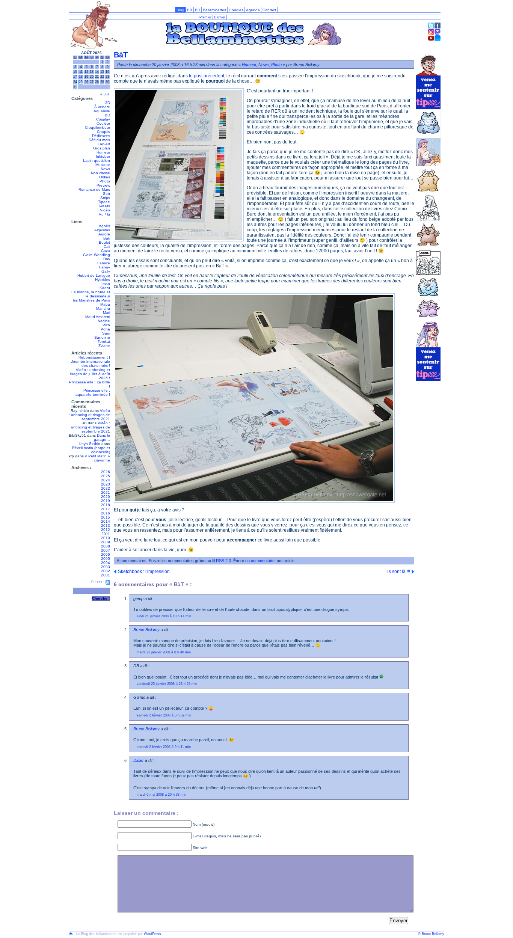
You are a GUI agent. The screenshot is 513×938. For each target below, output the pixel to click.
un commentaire (260, 560)
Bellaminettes (214, 10)
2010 (105, 538)
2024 (105, 480)
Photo (105, 181)
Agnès (104, 226)
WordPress (152, 934)
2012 (105, 530)
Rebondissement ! (94, 357)
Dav (106, 259)
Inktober (103, 156)
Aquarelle (102, 111)
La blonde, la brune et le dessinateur (90, 294)
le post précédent (206, 75)
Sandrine (102, 337)
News (105, 169)
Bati (106, 238)
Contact (269, 10)
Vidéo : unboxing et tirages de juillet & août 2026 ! (90, 374)
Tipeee (104, 202)
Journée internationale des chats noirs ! (90, 363)
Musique (102, 165)
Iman (105, 284)
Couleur (103, 123)
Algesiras (102, 230)
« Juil (104, 94)
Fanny (104, 267)
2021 (105, 492)
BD (197, 10)
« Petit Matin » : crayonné (97, 458)
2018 (105, 505)
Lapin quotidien (96, 160)
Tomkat (104, 341)
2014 (105, 521)
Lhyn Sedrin (89, 444)
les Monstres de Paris (91, 300)
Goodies (236, 10)
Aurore (104, 234)
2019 (105, 501)
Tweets (104, 206)
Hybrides (102, 279)
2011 (105, 534)
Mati (106, 313)
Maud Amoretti (97, 317)
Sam (106, 333)
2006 (105, 554)
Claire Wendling (96, 255)
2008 (105, 546)
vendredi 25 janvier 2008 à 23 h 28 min (167, 684)
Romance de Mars (94, 189)
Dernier (219, 17)
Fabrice (103, 263)
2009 (105, 542)
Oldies (104, 177)
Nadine (104, 321)
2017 (105, 509)
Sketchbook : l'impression (144, 571)
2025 (105, 476)
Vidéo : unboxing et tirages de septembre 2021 (89, 415)
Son (106, 194)
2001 (105, 575)
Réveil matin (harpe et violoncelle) (91, 450)
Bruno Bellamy (146, 629)
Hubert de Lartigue (93, 275)
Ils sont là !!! (398, 571)
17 (75, 76)
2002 (105, 571)
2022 (105, 488)
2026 (105, 472)
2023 (105, 484)
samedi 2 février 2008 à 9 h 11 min (164, 747)
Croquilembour (97, 127)
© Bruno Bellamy (431, 934)
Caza (105, 251)
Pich (106, 325)
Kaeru (105, 288)
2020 (105, 497)
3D (107, 103)
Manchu (103, 308)
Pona (105, 329)
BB (189, 10)
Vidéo (105, 210)
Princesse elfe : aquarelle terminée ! (92, 392)
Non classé (100, 173)
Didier (138, 760)
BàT (121, 55)
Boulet (104, 242)
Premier (205, 17)
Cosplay (103, 119)
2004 (105, 563)
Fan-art (104, 144)
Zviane (104, 346)
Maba (105, 304)
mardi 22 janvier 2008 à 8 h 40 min (164, 652)
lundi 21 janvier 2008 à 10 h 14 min (164, 616)
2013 (105, 525)
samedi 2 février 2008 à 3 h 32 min (164, 715)
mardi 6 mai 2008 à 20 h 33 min (161, 794)
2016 (105, 513)
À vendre (102, 107)
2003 (105, 567)
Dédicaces (101, 136)
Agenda (253, 10)
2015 (105, 517)
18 (81, 76)
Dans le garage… (102, 437)
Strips (105, 198)
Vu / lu (104, 214)
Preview (103, 185)
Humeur (103, 152)
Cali (107, 246)
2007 (105, 550)
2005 (105, 558)
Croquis (103, 132)
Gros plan (101, 148)
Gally (105, 271)
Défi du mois (99, 140)
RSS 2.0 (223, 560)
